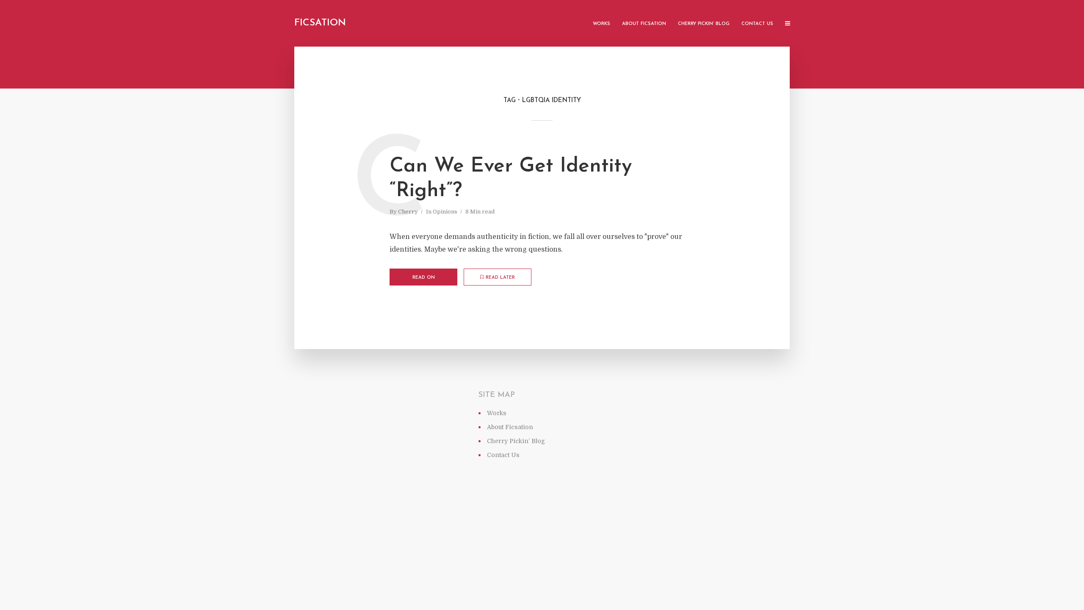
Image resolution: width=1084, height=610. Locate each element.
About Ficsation (644, 24)
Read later (500, 277)
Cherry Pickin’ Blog (704, 24)
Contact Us (757, 24)
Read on (423, 277)
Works (601, 24)
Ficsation (320, 23)
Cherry (408, 211)
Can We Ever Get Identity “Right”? (511, 178)
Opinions (445, 211)
